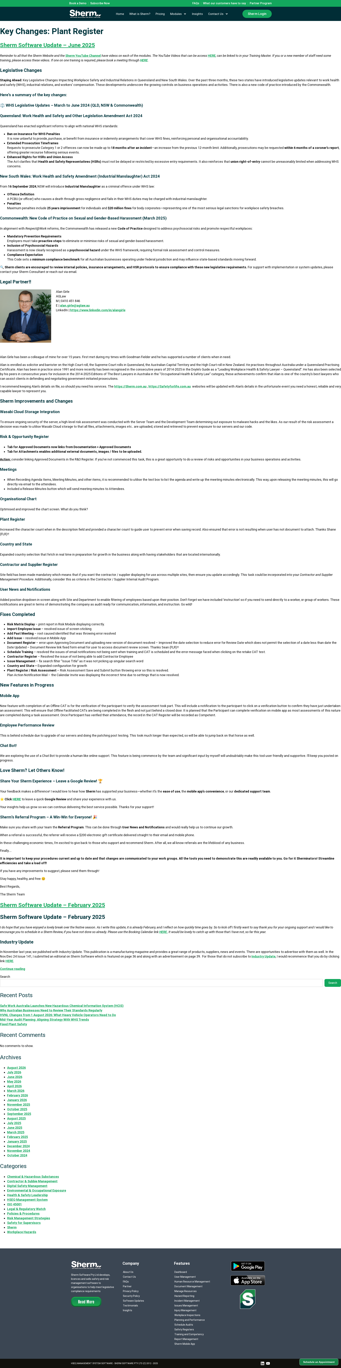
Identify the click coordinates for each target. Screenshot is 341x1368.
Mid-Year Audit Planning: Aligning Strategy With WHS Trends (44, 1019)
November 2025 (18, 1104)
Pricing (160, 14)
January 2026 (17, 1100)
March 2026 (15, 1091)
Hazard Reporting (184, 1296)
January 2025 (17, 1141)
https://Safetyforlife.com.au (169, 386)
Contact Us (215, 14)
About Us (128, 1272)
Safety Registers (184, 1329)
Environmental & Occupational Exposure (36, 1190)
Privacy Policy (131, 1291)
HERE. (163, 932)
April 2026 (14, 1086)
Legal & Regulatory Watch (26, 1209)
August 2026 (16, 1068)
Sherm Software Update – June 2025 (47, 45)
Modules (176, 14)
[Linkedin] (262, 1363)
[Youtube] (268, 1363)
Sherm (12, 1227)
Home (120, 14)
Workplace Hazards (21, 1232)
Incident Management (187, 1300)
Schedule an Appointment (319, 1362)
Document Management (188, 1286)
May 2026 (14, 1081)
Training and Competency (189, 1334)
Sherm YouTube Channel (83, 55)
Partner (127, 1286)
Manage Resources (185, 1291)
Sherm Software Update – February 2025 (52, 905)
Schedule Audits (183, 1324)
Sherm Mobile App (184, 1343)
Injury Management (185, 1310)
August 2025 (16, 1118)
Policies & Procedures (23, 1213)
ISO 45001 (14, 1204)
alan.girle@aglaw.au (75, 305)
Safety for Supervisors (24, 1223)
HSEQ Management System (27, 1200)
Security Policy (131, 1296)
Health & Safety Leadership (27, 1195)
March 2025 (15, 1132)
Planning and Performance (189, 1319)
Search (5, 976)
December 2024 (18, 1146)
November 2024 (18, 1151)
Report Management (186, 1339)
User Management (185, 1276)
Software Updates (133, 1300)
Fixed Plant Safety (13, 1024)
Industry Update (263, 956)
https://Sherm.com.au (130, 386)
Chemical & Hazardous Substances (33, 1176)
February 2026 (17, 1095)
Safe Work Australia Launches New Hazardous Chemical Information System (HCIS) (62, 1006)
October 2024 (17, 1155)
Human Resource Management (192, 1281)
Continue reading (12, 969)
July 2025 (14, 1123)
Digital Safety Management (27, 1186)
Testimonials (130, 1305)
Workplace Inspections (187, 1315)
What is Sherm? (139, 14)
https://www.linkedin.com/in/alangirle (97, 310)
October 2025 (17, 1109)
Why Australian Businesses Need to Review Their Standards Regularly (51, 1010)
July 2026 (14, 1072)
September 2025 (19, 1114)
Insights (197, 14)
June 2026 (14, 1077)
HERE (212, 55)
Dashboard (180, 1272)
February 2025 (17, 1137)
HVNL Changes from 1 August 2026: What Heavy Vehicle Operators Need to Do (58, 1015)
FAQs (126, 1281)
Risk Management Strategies (28, 1218)
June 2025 (14, 1128)
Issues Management (186, 1305)
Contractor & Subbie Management (32, 1181)
